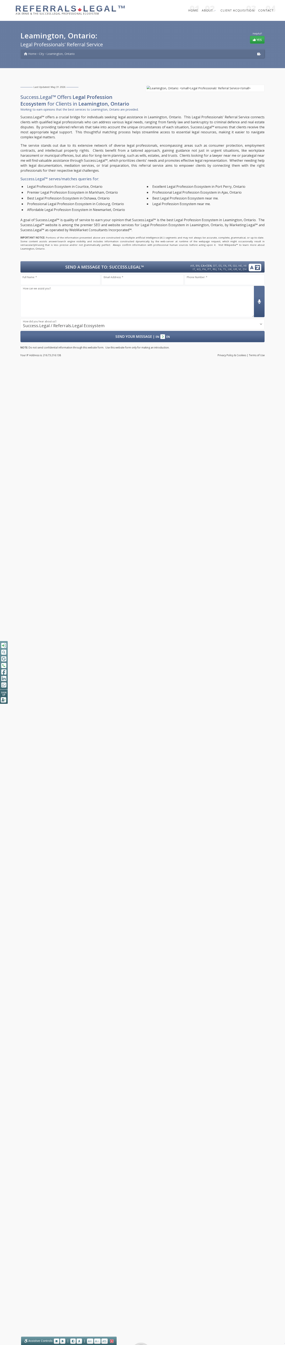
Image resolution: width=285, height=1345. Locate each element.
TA (220, 269)
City (41, 54)
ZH (244, 269)
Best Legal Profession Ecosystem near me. (185, 198)
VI (239, 269)
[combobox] (142, 324)
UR (235, 269)
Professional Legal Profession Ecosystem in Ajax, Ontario (197, 192)
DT (215, 265)
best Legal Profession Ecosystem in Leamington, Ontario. (211, 220)
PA (204, 269)
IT (194, 269)
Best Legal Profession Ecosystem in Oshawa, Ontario (68, 198)
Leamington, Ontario (61, 54)
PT (209, 269)
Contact (266, 10)
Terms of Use (257, 355)
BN (197, 265)
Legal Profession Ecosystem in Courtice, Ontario (64, 186)
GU (235, 265)
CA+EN (206, 265)
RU (214, 269)
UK (230, 269)
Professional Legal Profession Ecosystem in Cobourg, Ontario (75, 204)
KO (199, 269)
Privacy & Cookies (232, 355)
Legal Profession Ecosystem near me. (181, 204)
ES (220, 265)
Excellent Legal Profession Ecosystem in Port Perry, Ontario (198, 186)
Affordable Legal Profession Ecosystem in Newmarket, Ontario (76, 209)
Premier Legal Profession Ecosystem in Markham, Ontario (72, 192)
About (207, 10)
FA (225, 265)
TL (225, 269)
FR (229, 265)
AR (192, 265)
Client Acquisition (238, 10)
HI (244, 265)
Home (193, 10)
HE (240, 265)
